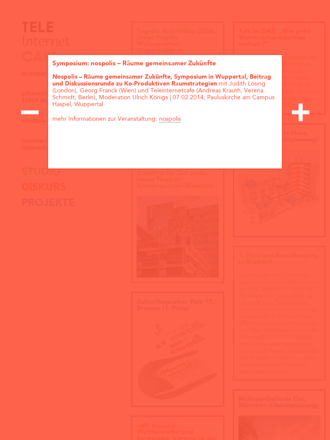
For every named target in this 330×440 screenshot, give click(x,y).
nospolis (170, 119)
